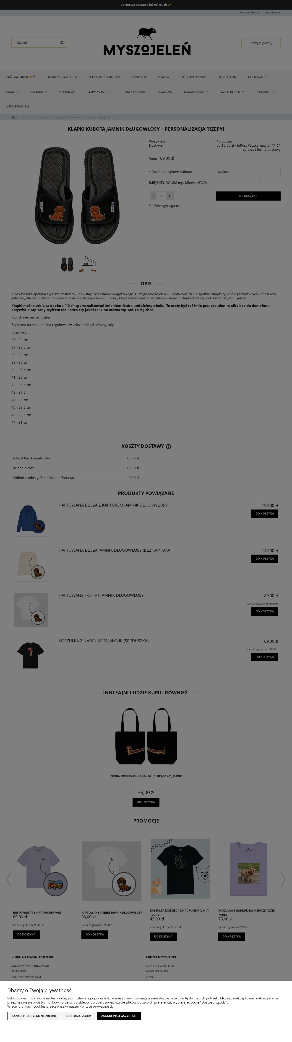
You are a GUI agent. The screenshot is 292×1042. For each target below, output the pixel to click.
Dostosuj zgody (79, 1016)
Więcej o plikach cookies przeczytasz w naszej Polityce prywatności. (60, 1006)
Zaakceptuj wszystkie (118, 1016)
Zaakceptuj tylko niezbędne (34, 1016)
